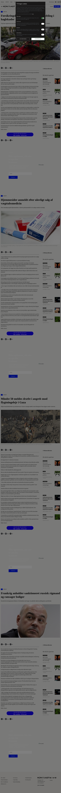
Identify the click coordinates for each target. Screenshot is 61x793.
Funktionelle (19, 21)
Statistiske (18, 27)
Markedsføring (19, 32)
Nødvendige (19, 16)
